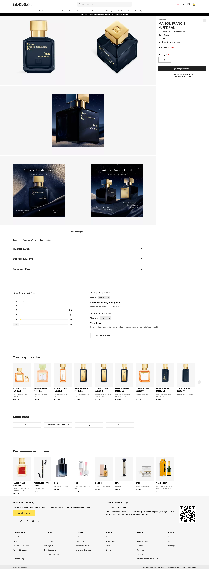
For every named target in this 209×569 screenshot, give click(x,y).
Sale (169, 537)
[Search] (80, 4)
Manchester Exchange (83, 550)
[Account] (183, 4)
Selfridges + (48, 546)
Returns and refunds (21, 546)
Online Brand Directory (52, 554)
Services (109, 546)
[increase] (168, 60)
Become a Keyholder (22, 513)
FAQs (15, 541)
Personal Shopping (20, 550)
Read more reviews (103, 335)
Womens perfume (29, 240)
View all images (77, 232)
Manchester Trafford (83, 546)
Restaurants (110, 541)
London (78, 537)
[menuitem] (41, 11)
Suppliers (140, 550)
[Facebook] (15, 522)
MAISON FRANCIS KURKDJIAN (171, 25)
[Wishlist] (188, 4)
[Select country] (178, 4)
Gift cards (16, 554)
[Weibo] (39, 522)
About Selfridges (143, 541)
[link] (21, 395)
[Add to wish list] (204, 20)
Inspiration (141, 537)
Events (108, 550)
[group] (104, 382)
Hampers (171, 541)
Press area (141, 554)
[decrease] (161, 60)
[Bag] (194, 4)
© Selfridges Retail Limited (20, 567)
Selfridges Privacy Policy (182, 76)
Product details (22, 249)
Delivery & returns (23, 259)
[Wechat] (33, 522)
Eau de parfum (45, 240)
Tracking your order (51, 550)
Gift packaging (18, 559)
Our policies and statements (147, 559)
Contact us (17, 537)
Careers (140, 546)
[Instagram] (21, 522)
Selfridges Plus (21, 269)
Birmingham (79, 541)
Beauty (15, 240)
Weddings (171, 546)
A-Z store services (113, 537)
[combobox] (106, 4)
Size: (162, 47)
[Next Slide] (199, 382)
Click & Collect (49, 541)
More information (164, 35)
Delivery (47, 537)
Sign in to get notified (181, 69)
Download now (117, 14)
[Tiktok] (27, 522)
